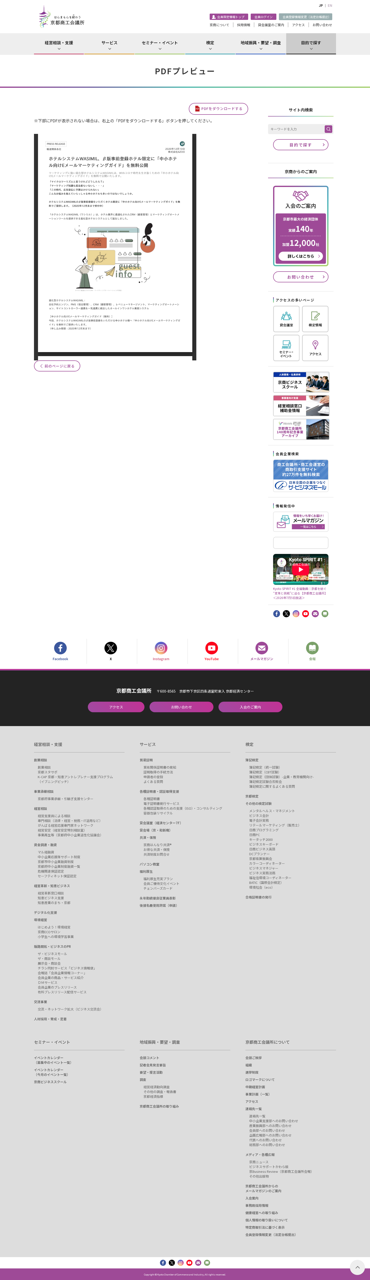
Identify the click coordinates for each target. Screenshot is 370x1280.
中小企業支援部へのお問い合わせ (273, 1120)
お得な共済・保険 (156, 849)
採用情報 (243, 24)
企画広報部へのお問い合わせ (270, 1135)
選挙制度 (251, 1072)
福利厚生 (146, 871)
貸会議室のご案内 (271, 24)
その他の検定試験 (258, 803)
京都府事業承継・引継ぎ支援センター (65, 798)
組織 (248, 1065)
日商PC (254, 834)
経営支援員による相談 (54, 815)
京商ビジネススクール (50, 1081)
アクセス (298, 24)
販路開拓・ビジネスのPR (52, 946)
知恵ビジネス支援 (51, 897)
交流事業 (40, 1001)
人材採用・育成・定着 (50, 1019)
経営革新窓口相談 (51, 893)
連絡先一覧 (253, 1108)
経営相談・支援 (59, 43)
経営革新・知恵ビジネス (52, 885)
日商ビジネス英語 (262, 849)
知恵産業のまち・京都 (54, 902)
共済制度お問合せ (156, 854)
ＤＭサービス (47, 982)
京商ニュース (259, 1161)
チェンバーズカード (158, 888)
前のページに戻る (60, 365)
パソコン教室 (149, 864)
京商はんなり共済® (157, 844)
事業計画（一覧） (258, 1094)
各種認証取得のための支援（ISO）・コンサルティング (182, 808)
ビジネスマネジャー (263, 868)
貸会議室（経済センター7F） (161, 822)
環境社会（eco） (262, 887)
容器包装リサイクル (158, 813)
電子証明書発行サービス (161, 803)
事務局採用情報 (256, 1205)
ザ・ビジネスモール (52, 953)
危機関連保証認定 (51, 871)
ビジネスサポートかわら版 (268, 1166)
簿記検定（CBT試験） (265, 772)
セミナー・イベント (160, 43)
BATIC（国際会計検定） (266, 882)
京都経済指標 (153, 1096)
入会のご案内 (250, 706)
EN (330, 5)
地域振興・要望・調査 (261, 43)
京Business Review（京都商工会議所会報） (281, 1171)
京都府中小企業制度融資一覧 (59, 866)
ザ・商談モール (49, 958)
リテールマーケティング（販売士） (275, 825)
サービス (109, 43)
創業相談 (40, 760)
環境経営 (40, 919)
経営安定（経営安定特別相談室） (62, 830)
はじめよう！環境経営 (54, 927)
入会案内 (251, 1198)
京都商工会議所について (267, 1042)
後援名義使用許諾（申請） (159, 905)
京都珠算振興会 (260, 858)
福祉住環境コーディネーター (270, 877)
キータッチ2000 (261, 839)
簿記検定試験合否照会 (265, 781)
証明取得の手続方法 (158, 772)
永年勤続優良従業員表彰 (158, 898)
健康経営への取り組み (261, 1212)
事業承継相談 (44, 791)
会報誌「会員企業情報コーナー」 (62, 972)
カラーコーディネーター (267, 863)
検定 (210, 43)
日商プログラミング (264, 829)
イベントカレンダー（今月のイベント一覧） (52, 1072)
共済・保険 (148, 837)
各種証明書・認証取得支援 (159, 791)
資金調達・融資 (45, 844)
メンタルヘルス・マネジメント (272, 810)
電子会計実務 (259, 820)
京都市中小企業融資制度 (56, 861)
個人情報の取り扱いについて (266, 1220)
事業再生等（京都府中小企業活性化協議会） (70, 835)
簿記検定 (251, 760)
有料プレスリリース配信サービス (62, 992)
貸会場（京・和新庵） (156, 830)
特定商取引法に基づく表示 (265, 1227)
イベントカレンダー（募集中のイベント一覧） (53, 1060)
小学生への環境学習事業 (56, 936)
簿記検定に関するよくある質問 (272, 786)
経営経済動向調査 (156, 1086)
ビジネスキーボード (264, 844)
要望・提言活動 (151, 1072)
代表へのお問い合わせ (265, 1140)
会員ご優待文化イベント (161, 883)
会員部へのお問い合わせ (267, 1130)
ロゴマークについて (260, 1079)
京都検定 (251, 796)
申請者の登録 (153, 776)
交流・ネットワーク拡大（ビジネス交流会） (70, 1009)
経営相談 (40, 808)
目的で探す (311, 43)
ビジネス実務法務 (262, 873)
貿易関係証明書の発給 (159, 767)
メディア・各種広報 (260, 1154)
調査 (143, 1079)
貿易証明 (146, 760)
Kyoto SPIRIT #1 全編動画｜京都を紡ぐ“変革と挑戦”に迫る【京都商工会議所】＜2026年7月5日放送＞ (300, 592)
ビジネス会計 (259, 815)
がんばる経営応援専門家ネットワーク (65, 825)
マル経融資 (46, 852)
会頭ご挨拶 (253, 1057)
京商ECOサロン (49, 931)
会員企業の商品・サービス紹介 (61, 977)
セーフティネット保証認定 (57, 876)
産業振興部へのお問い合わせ (270, 1125)
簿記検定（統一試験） (265, 767)
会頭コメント (149, 1057)
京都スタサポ (47, 772)
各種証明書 (151, 798)
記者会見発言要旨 (153, 1065)
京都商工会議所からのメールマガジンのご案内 (263, 1188)
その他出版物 (259, 1176)
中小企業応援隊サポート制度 (59, 856)
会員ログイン (263, 17)
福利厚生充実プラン (158, 878)
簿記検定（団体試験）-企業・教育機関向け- (281, 776)
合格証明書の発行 (258, 897)
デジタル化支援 (45, 912)
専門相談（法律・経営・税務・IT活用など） (70, 820)
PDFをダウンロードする (222, 108)
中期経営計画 (255, 1086)
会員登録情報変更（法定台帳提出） (307, 17)
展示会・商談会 (49, 963)
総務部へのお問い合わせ (267, 1144)
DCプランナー (259, 853)
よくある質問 (153, 781)
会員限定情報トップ (230, 17)
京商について (219, 24)
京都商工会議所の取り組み (159, 1106)
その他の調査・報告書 (159, 1091)
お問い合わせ (322, 24)
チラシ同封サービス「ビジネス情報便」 (67, 968)
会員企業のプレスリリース (57, 987)
